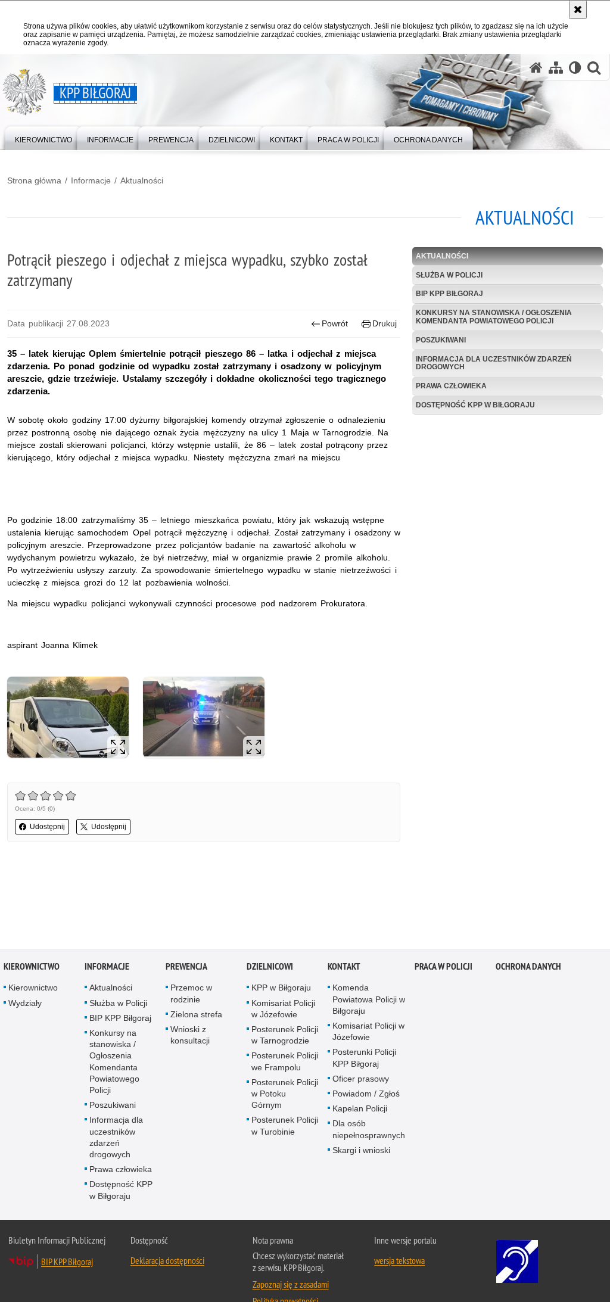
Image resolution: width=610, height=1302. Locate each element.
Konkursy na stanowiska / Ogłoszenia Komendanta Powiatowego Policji (494, 317)
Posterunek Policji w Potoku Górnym (284, 1094)
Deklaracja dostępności (167, 1261)
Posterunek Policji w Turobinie (284, 1126)
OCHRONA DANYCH (528, 967)
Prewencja (186, 967)
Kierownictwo (32, 967)
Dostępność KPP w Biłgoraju (475, 405)
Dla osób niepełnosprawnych (368, 1130)
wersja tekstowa (399, 1261)
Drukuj (384, 323)
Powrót (335, 323)
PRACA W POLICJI (443, 967)
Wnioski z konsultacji (190, 1035)
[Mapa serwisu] (556, 67)
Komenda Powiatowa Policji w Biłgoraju (368, 1000)
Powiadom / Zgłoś (366, 1094)
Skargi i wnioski (361, 1150)
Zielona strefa (196, 1015)
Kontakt (344, 967)
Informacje (91, 180)
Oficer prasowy (360, 1079)
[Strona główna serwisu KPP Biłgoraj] (536, 67)
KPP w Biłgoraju (281, 988)
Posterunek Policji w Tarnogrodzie (284, 1035)
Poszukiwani (441, 340)
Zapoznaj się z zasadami (291, 1285)
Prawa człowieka (451, 386)
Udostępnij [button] (47, 827)
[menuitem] (43, 137)
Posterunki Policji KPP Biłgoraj (364, 1058)
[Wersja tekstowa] (575, 67)
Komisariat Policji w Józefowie (283, 1009)
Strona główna (34, 180)
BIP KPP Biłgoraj (449, 293)
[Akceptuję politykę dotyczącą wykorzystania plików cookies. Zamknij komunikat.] (578, 9)
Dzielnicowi (270, 967)
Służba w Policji (449, 275)
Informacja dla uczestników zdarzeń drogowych (494, 363)
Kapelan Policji (359, 1109)
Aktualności (141, 180)
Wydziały (25, 1003)
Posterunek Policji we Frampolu (284, 1062)
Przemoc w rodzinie (191, 994)
